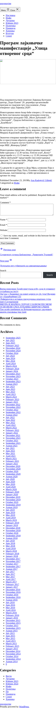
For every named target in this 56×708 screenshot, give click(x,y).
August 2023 (12, 384)
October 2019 (12, 502)
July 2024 (10, 356)
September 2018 (13, 535)
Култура (10, 33)
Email (3, 225)
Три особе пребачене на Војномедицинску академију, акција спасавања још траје (26, 310)
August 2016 (12, 600)
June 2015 (10, 636)
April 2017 (11, 579)
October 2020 (12, 471)
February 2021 (12, 461)
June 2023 (10, 389)
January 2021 (12, 463)
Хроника (10, 31)
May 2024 (10, 361)
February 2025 (12, 345)
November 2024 (13, 350)
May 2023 (10, 392)
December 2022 (13, 404)
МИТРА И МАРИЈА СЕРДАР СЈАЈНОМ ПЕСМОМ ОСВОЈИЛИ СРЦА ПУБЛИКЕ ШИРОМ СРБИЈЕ (26, 305)
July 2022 (10, 417)
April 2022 (11, 425)
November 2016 (13, 592)
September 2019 (13, 505)
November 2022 (13, 407)
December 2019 (13, 497)
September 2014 (13, 659)
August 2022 (12, 415)
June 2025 (10, 343)
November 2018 (13, 530)
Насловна (10, 15)
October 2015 (12, 625)
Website (3, 230)
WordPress (24, 706)
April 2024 (11, 363)
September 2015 (13, 628)
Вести (9, 676)
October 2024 (12, 353)
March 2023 (11, 397)
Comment (5, 202)
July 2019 (10, 510)
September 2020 (13, 474)
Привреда (10, 28)
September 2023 (13, 381)
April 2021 (11, 456)
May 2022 (10, 422)
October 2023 (12, 379)
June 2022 (10, 420)
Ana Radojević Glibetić (41, 180)
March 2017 (11, 582)
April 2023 (11, 394)
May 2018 (10, 546)
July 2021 (10, 448)
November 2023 (13, 376)
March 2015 (11, 643)
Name (3, 219)
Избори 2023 (12, 23)
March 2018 (11, 551)
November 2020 (13, 469)
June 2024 (10, 358)
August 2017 (12, 569)
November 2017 (13, 561)
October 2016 (12, 595)
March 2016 (11, 613)
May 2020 (10, 484)
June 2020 (10, 481)
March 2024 (11, 366)
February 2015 (12, 646)
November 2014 (13, 654)
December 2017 (13, 559)
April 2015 (11, 641)
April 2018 (11, 548)
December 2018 (13, 528)
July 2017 (10, 571)
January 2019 (12, 525)
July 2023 (10, 386)
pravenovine (5, 3)
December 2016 (13, 589)
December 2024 (13, 348)
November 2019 (13, 499)
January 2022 (12, 433)
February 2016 (12, 615)
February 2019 (12, 523)
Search (3, 270)
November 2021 (13, 438)
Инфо (8, 18)
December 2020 (13, 466)
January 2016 (12, 618)
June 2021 (10, 451)
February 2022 (12, 430)
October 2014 (12, 656)
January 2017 (12, 587)
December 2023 (13, 374)
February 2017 (12, 584)
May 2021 (10, 453)
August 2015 (12, 630)
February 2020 (12, 492)
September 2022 (13, 412)
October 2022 (12, 410)
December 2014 (13, 651)
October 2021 (12, 440)
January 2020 (12, 494)
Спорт (9, 36)
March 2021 (11, 458)
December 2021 (13, 435)
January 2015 (12, 648)
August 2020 (12, 476)
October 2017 (12, 564)
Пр (7, 691)
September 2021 (13, 443)
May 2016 (10, 607)
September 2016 (13, 597)
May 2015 (10, 638)
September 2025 (13, 338)
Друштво (10, 20)
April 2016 (11, 610)
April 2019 (11, 517)
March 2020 (11, 489)
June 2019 (10, 512)
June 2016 (10, 605)
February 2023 (12, 399)
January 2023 (12, 402)
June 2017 (10, 574)
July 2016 (10, 602)
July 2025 (10, 340)
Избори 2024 (12, 684)
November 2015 (13, 623)
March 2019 (11, 520)
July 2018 (10, 541)
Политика (11, 25)
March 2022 (11, 428)
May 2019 (10, 515)
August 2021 (12, 445)
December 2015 (13, 620)
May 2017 (10, 577)
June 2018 (10, 543)
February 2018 (12, 553)
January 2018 (12, 556)
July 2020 (10, 479)
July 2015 (10, 633)
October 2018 (12, 533)
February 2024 (12, 368)
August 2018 (12, 538)
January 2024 (12, 371)
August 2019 (12, 507)
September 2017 (13, 566)
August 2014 (12, 661)
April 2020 (11, 487)
